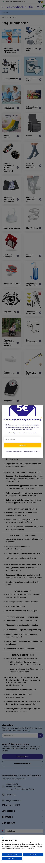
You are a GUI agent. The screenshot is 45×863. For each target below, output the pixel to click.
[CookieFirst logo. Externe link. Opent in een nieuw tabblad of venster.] (2, 838)
